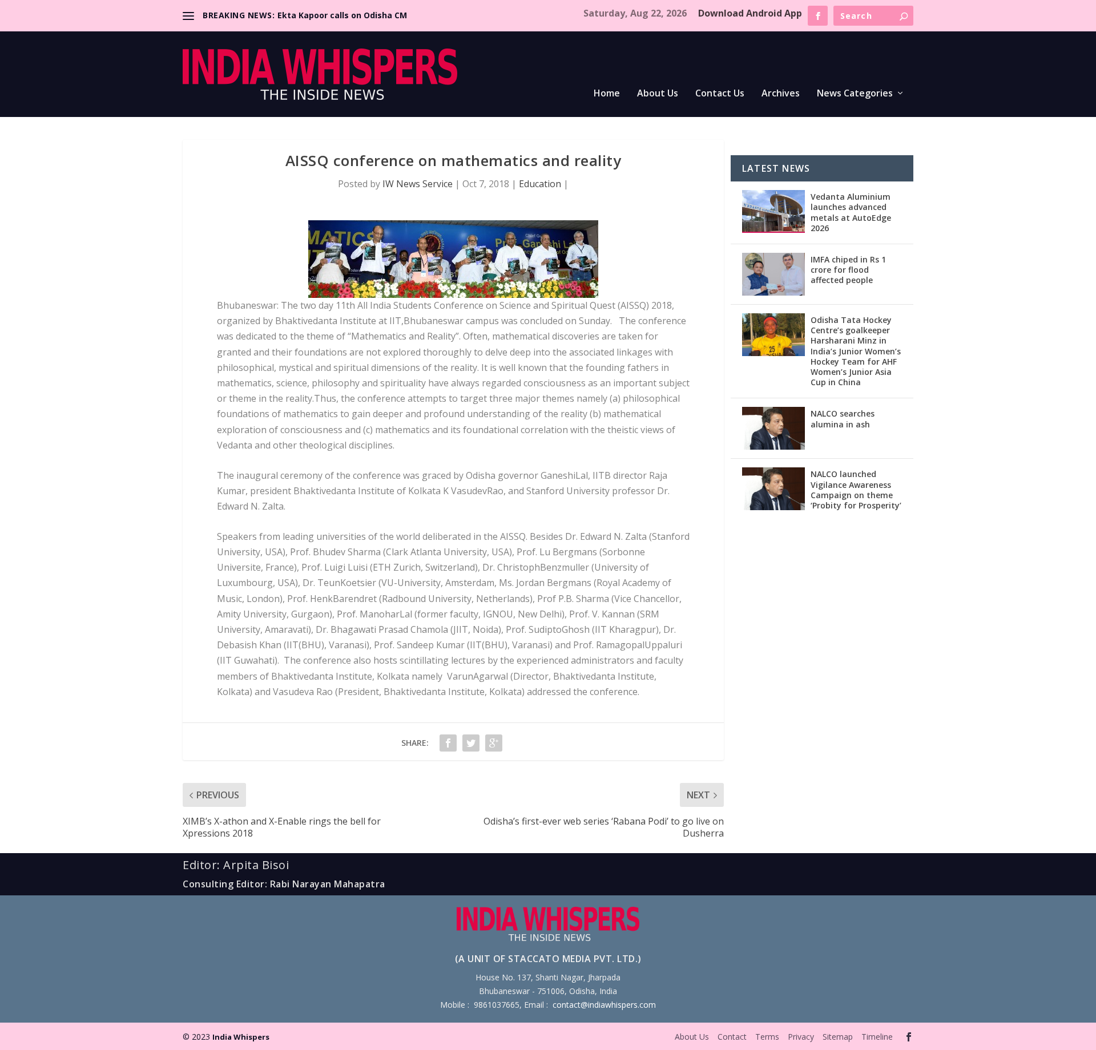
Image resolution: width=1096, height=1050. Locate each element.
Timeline (877, 1036)
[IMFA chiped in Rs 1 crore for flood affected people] (773, 274)
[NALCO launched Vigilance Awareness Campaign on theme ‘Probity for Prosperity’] (773, 488)
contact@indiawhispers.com (604, 1004)
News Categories (855, 93)
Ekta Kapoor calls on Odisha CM (342, 15)
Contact (732, 1036)
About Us (657, 93)
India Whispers (240, 1037)
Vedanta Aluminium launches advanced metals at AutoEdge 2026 (851, 212)
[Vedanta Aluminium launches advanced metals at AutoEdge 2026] (773, 211)
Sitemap (838, 1036)
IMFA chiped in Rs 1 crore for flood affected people (848, 269)
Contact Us (719, 93)
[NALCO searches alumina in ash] (773, 428)
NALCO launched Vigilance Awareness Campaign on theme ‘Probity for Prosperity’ (856, 490)
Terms (767, 1036)
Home (607, 93)
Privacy (801, 1036)
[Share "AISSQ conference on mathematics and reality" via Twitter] (471, 743)
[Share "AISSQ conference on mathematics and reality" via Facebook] (448, 743)
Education (540, 183)
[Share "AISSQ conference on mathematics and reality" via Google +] (493, 743)
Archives (780, 93)
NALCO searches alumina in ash (843, 418)
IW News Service (417, 183)
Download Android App (750, 13)
